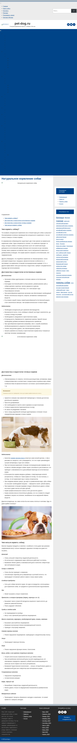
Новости (61, 199)
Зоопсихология (10, 123)
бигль (57, 243)
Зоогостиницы (10, 150)
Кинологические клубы (12, 130)
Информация (7, 126)
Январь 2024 (46, 716)
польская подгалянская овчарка (62, 278)
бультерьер (69, 246)
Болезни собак (10, 99)
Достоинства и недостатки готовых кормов (18, 223)
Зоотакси (8, 152)
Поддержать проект (8, 15)
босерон (62, 243)
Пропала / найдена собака (10, 173)
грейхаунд (59, 255)
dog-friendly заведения (12, 139)
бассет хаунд (59, 239)
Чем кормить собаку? (11, 218)
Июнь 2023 (45, 730)
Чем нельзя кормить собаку (13, 225)
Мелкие (8, 36)
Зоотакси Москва (8, 17)
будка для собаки (61, 246)
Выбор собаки (10, 110)
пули (72, 283)
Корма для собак (11, 83)
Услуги (61, 204)
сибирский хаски (60, 290)
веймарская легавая (62, 248)
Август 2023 (45, 725)
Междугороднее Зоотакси (16, 155)
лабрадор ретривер (61, 268)
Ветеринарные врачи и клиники (15, 143)
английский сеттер (61, 232)
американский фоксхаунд (63, 228)
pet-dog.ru (22, 23)
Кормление (6, 76)
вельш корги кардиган (62, 250)
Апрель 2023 (46, 734)
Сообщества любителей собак (15, 128)
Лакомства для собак (12, 81)
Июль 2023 (45, 727)
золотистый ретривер (62, 257)
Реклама (5, 13)
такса (67, 290)
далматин (65, 255)
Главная (5, 6)
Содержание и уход (9, 51)
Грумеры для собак (11, 157)
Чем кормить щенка (12, 78)
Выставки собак (10, 137)
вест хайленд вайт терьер (63, 252)
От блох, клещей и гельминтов (15, 101)
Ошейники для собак (15, 58)
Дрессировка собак (11, 119)
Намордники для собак (16, 67)
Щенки (5, 108)
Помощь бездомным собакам (14, 170)
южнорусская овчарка (62, 296)
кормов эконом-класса (18, 458)
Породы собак (7, 33)
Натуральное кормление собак (15, 94)
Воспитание (6, 114)
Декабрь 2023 (46, 718)
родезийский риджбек (62, 285)
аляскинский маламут (62, 223)
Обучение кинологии (12, 132)
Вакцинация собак (11, 103)
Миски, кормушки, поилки (13, 54)
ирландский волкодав (62, 259)
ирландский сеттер (61, 261)
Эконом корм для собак (16, 92)
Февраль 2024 (46, 714)
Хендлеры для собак (12, 161)
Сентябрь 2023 (46, 723)
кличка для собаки (61, 266)
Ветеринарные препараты (13, 105)
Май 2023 (45, 732)
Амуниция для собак (12, 56)
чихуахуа (58, 294)
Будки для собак (11, 74)
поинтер (58, 273)
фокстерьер (64, 292)
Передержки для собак (12, 168)
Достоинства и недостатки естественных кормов (20, 220)
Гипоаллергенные (11, 42)
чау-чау (70, 292)
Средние (8, 38)
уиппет (58, 292)
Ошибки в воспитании (12, 117)
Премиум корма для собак (17, 85)
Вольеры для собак (11, 69)
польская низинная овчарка (64, 275)
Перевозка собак (11, 135)
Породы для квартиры (12, 49)
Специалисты (7, 141)
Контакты (5, 11)
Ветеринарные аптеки (12, 146)
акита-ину (66, 221)
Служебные (9, 47)
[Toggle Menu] (0, 30)
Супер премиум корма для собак (18, 87)
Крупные (8, 40)
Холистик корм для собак (16, 90)
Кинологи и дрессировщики (14, 148)
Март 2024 (45, 712)
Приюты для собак (11, 166)
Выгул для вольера (11, 72)
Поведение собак (11, 121)
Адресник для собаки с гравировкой (19, 60)
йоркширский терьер (62, 264)
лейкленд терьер (61, 270)
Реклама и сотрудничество (66, 718)
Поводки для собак (14, 65)
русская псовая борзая (62, 287)
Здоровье (6, 96)
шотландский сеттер (67, 294)
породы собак (63, 282)
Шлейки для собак (14, 63)
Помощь (5, 164)
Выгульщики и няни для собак (15, 159)
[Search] (74, 11)
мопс (67, 270)
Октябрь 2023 (46, 721)
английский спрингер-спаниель (64, 234)
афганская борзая (61, 237)
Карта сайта (6, 8)
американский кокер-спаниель (64, 225)
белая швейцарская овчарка (64, 241)
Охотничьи (9, 45)
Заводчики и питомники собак (15, 112)
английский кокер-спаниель (63, 230)
